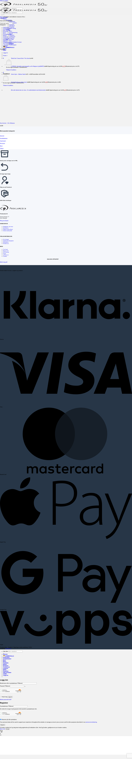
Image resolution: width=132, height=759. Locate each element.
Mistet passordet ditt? (5, 699)
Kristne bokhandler (7, 230)
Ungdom (5, 668)
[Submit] (3, 10)
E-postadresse (6, 706)
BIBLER (5, 41)
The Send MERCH (8, 44)
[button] (1, 18)
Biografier (11, 38)
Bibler (4, 669)
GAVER (5, 46)
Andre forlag (12, 28)
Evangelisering (13, 32)
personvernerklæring (91, 722)
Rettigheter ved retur (8, 226)
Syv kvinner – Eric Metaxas (7, 123)
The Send (5, 249)
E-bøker (5, 256)
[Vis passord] (24, 686)
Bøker (5, 18)
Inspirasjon (12, 21)
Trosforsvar (12, 36)
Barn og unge (6, 30)
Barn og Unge (10, 39)
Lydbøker (5, 45)
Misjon (5, 35)
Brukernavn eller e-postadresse (11, 683)
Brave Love (6, 250)
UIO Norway (6, 252)
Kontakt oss (6, 243)
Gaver (4, 253)
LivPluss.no (6, 254)
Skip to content (4, 0)
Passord (5, 686)
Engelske (11, 27)
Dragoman (8, 648)
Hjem (4, 50)
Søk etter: (5, 8)
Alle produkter (7, 672)
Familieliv (11, 35)
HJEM (4, 674)
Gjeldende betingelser (8, 240)
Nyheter (5, 654)
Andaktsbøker (7, 28)
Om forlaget (6, 239)
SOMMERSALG (9, 47)
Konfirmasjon (12, 45)
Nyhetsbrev (6, 228)
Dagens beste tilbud (8, 229)
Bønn (10, 31)
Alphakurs (12, 25)
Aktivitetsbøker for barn (15, 42)
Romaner (11, 24)
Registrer (3, 724)
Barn (10, 40)
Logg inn (10, 696)
